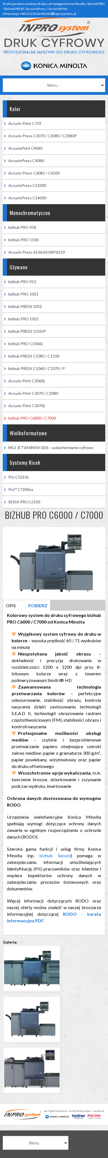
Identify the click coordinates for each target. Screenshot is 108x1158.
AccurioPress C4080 (26, 160)
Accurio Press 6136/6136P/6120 (36, 252)
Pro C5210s (18, 477)
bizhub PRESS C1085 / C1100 (33, 356)
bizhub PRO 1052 (23, 318)
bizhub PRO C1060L (25, 343)
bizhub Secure (55, 855)
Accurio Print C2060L (26, 380)
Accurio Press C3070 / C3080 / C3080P (42, 135)
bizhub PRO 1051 (23, 294)
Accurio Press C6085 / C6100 (34, 173)
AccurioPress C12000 (27, 185)
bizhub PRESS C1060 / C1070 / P (36, 368)
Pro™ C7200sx (20, 489)
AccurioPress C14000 (27, 197)
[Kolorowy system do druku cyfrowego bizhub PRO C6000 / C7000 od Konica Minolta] (33, 993)
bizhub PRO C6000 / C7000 (32, 418)
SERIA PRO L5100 (24, 501)
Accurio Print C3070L (26, 405)
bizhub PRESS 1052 (25, 306)
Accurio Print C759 (24, 123)
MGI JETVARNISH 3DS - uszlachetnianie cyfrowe (50, 447)
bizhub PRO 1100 (23, 239)
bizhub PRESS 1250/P (27, 331)
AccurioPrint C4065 (25, 148)
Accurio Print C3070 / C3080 (33, 393)
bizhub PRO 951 (22, 281)
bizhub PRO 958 (22, 227)
